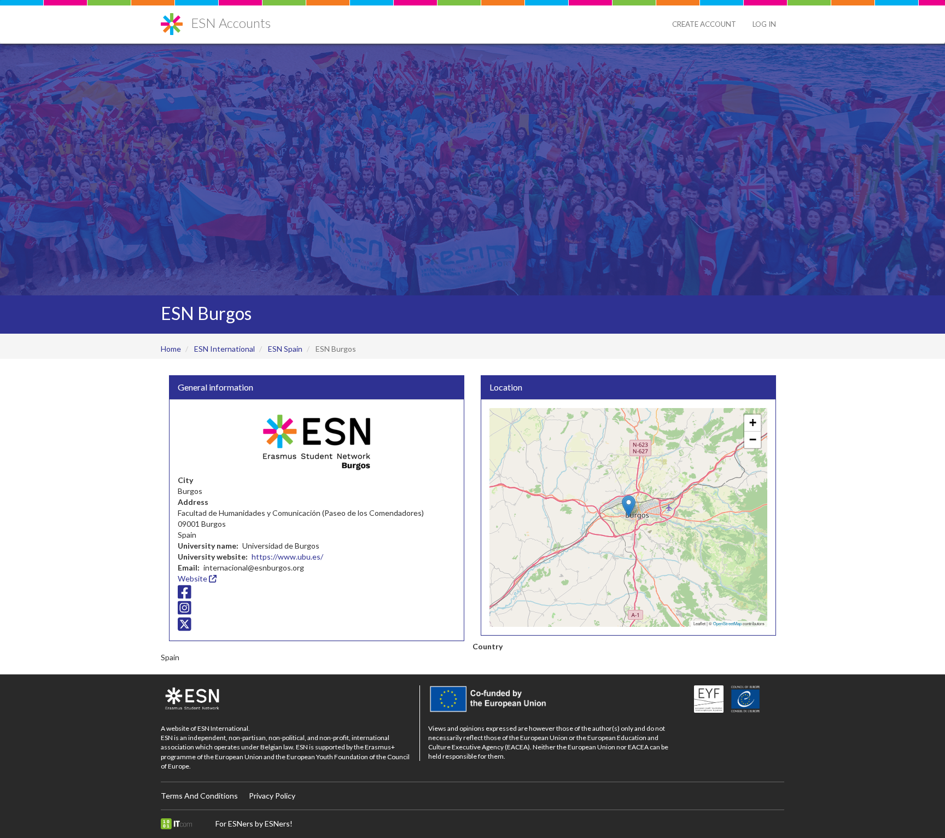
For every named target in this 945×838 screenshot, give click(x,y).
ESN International (224, 348)
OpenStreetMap (727, 623)
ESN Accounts (231, 23)
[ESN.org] (286, 699)
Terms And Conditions (199, 795)
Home (171, 348)
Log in (764, 24)
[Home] (176, 20)
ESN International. (223, 728)
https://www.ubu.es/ (287, 556)
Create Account (704, 24)
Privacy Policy (272, 795)
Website (193, 578)
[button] (628, 506)
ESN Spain (285, 348)
